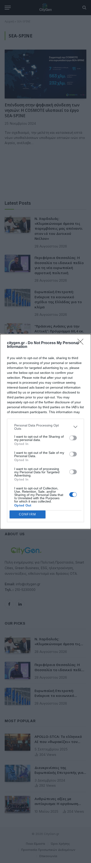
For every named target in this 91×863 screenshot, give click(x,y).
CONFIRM (27, 514)
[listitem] (45, 427)
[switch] (73, 438)
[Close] (81, 343)
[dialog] (45, 431)
